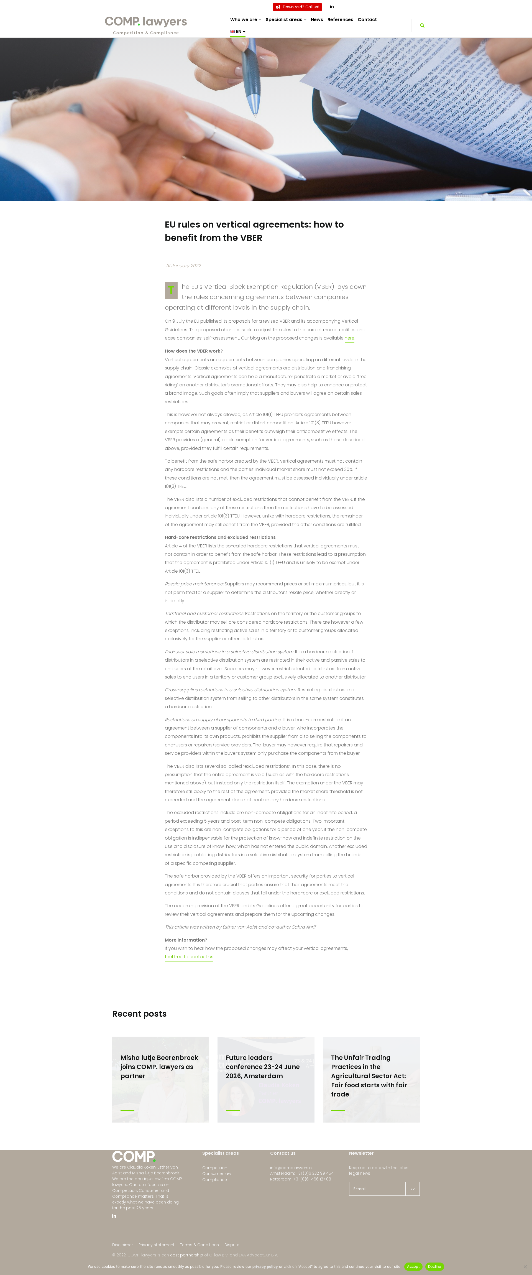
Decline (434, 1266)
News (317, 19)
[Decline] (525, 1266)
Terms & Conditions (199, 1245)
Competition (214, 1168)
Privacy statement (157, 1245)
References (340, 19)
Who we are (243, 19)
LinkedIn (332, 7)
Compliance (214, 1179)
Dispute (231, 1245)
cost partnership (186, 1255)
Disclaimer (122, 1245)
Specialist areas (284, 19)
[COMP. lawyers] (146, 25)
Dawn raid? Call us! (301, 7)
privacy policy (265, 1266)
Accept (413, 1266)
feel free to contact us (189, 956)
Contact (367, 19)
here (349, 338)
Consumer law (216, 1173)
